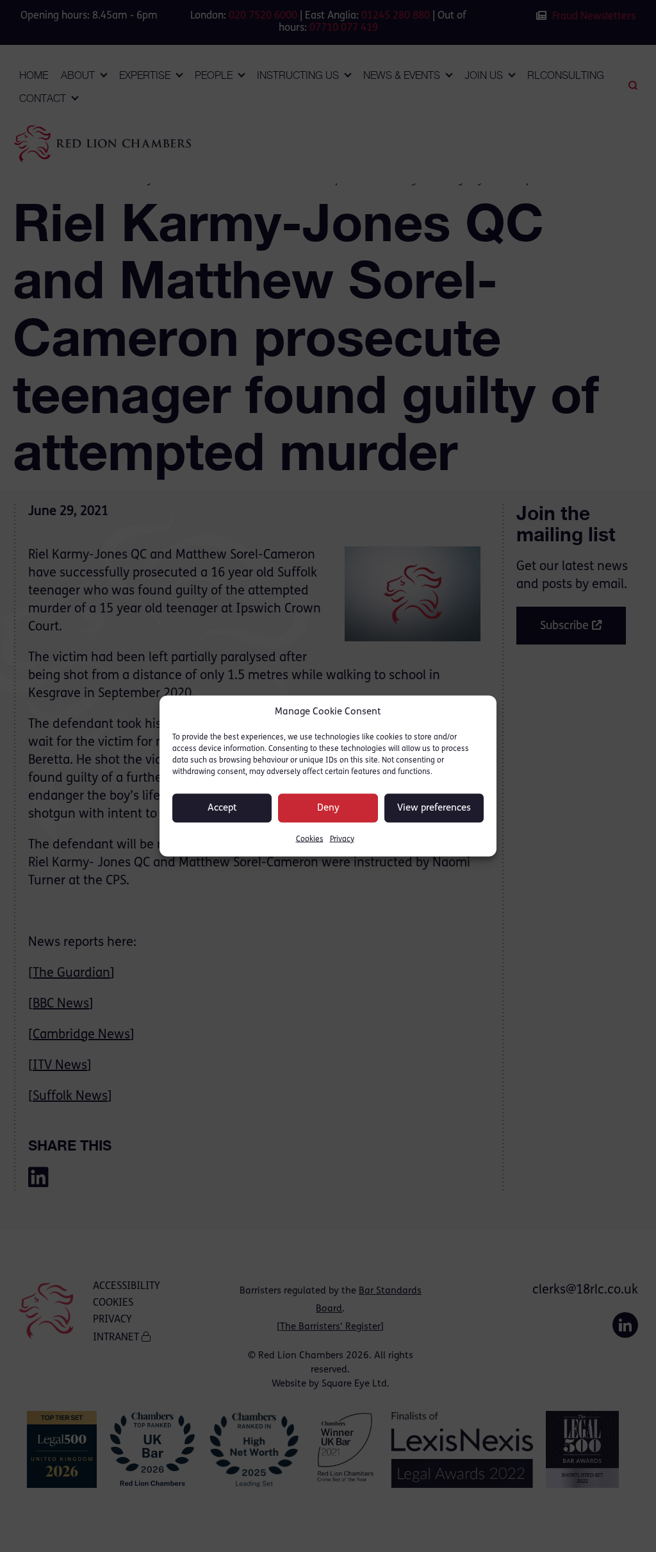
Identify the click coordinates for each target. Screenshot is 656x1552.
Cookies (310, 839)
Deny (328, 808)
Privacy (342, 839)
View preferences (434, 808)
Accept (222, 808)
